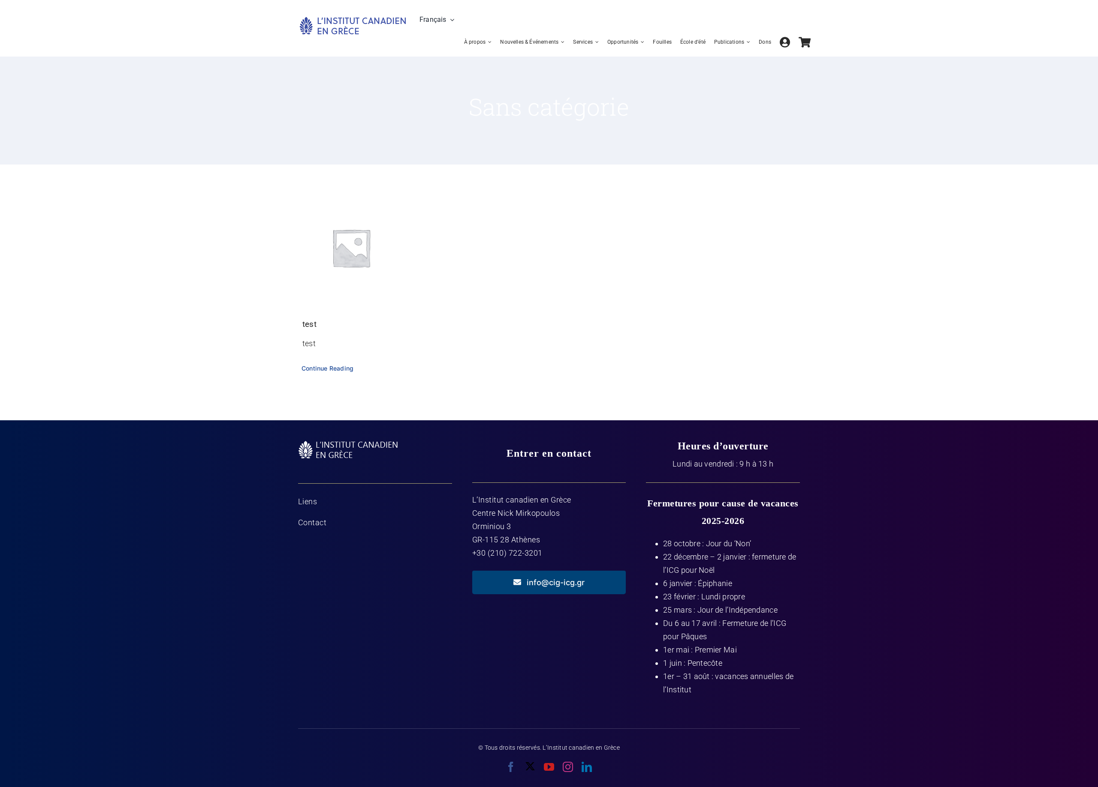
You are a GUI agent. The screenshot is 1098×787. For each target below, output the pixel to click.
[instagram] (568, 767)
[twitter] (530, 766)
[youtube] (549, 767)
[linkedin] (587, 767)
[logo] (352, 19)
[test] (351, 248)
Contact (312, 522)
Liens (307, 501)
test (309, 324)
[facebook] (511, 767)
